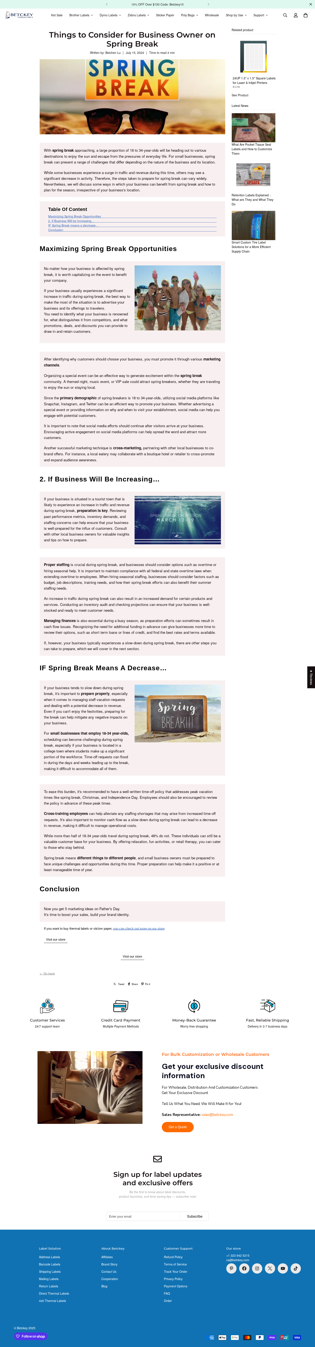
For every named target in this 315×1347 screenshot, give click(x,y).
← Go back (47, 973)
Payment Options (175, 1286)
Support (259, 15)
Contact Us (108, 1271)
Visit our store (55, 939)
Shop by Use (234, 15)
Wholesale (212, 15)
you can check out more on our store (139, 928)
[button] (305, 15)
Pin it (147, 984)
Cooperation (109, 1279)
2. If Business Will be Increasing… (71, 221)
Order (168, 1301)
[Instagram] (257, 1268)
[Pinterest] (231, 1268)
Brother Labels (79, 15)
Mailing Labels (48, 1279)
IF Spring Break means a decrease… (73, 225)
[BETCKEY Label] (19, 15)
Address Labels (49, 1257)
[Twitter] (270, 1268)
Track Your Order (175, 1271)
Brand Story (109, 1264)
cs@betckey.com (237, 1260)
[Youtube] (283, 1268)
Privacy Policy (173, 1279)
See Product (240, 95)
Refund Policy (173, 1257)
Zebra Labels (137, 15)
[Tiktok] (296, 1268)
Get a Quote (178, 1127)
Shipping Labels (50, 1271)
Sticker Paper (165, 15)
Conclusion (55, 230)
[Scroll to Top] (307, 1324)
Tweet (121, 984)
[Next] (208, 4)
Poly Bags (188, 15)
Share (135, 984)
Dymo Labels (108, 15)
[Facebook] (244, 1268)
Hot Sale (57, 15)
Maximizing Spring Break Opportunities (74, 216)
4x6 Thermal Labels (52, 1301)
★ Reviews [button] (311, 677)
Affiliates (107, 1257)
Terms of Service (175, 1264)
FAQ (167, 1293)
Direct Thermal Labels (54, 1293)
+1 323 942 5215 (237, 1255)
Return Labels (48, 1286)
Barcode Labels (49, 1264)
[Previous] (106, 4)
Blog (104, 1286)
